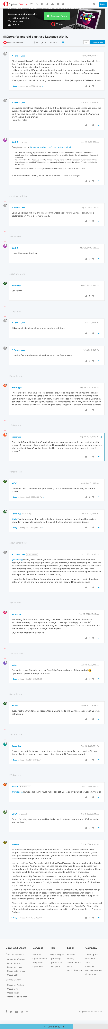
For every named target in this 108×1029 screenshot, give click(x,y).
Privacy (70, 958)
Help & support (57, 954)
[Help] (63, 4)
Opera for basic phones (18, 997)
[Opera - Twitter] (11, 1011)
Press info (90, 958)
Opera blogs (55, 958)
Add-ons (36, 954)
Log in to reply (97, 42)
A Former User (18, 56)
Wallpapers (37, 962)
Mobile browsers (13, 980)
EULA (69, 966)
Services (37, 947)
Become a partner (93, 970)
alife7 (14, 483)
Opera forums (56, 962)
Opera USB (12, 975)
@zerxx (23, 814)
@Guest (24, 142)
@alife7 (27, 513)
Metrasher (16, 614)
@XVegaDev (26, 786)
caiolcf (15, 705)
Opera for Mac (14, 963)
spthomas (16, 437)
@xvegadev (17, 792)
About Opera (91, 954)
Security (71, 954)
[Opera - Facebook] (6, 1011)
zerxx (14, 665)
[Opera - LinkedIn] (21, 1011)
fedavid (15, 844)
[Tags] (42, 4)
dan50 (15, 142)
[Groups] (52, 4)
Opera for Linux (14, 967)
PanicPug (16, 285)
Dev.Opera (55, 966)
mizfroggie (17, 387)
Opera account (39, 958)
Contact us (90, 974)
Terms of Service (75, 970)
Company (91, 947)
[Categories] (31, 4)
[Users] (47, 4)
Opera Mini (12, 989)
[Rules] (58, 4)
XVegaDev (16, 746)
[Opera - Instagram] (27, 1011)
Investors (89, 966)
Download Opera (59, 16)
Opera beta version (16, 971)
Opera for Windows (16, 959)
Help (52, 947)
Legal (70, 947)
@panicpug (17, 559)
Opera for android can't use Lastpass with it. (51, 147)
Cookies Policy (74, 962)
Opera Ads (37, 966)
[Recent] (37, 4)
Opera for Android (15, 43)
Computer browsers (14, 954)
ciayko (15, 786)
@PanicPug (33, 554)
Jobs (87, 962)
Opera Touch (13, 993)
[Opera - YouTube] (16, 1011)
